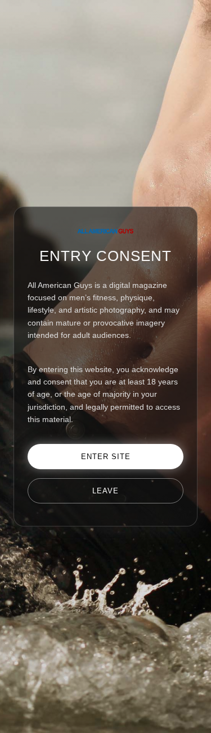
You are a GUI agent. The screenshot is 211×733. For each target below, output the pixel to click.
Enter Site (106, 456)
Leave (105, 491)
